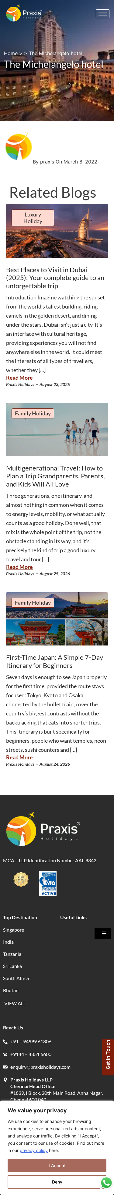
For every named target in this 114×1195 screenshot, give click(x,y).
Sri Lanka (12, 966)
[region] (57, 1148)
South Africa (16, 978)
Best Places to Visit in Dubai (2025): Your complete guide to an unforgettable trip (55, 278)
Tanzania (12, 954)
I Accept (57, 1165)
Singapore (13, 930)
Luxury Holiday (32, 217)
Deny (57, 1181)
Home (11, 53)
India (8, 942)
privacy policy (34, 1150)
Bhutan (11, 990)
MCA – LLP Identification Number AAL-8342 (50, 860)
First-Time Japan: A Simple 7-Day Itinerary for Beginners (54, 661)
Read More (19, 378)
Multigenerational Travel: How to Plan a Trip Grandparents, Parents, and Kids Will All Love (55, 476)
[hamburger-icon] (102, 13)
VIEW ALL (15, 1003)
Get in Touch (108, 1054)
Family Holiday (33, 413)
